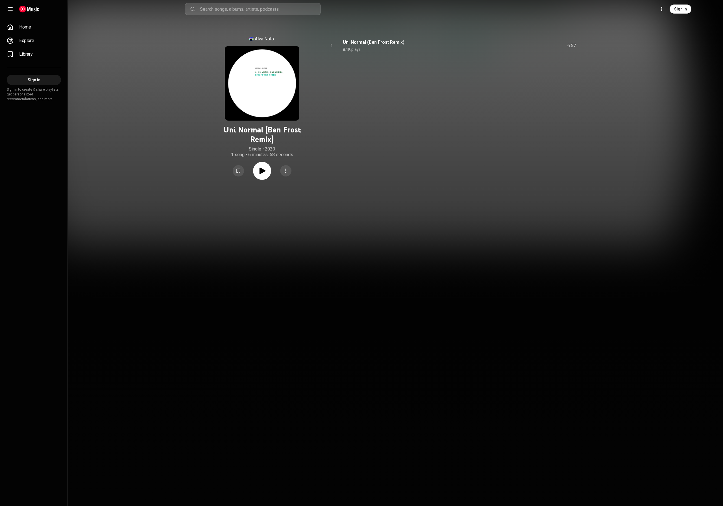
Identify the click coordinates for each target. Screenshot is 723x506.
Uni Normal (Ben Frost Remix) (373, 42)
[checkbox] (572, 45)
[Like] (529, 46)
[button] (238, 170)
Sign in (680, 9)
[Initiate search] (192, 9)
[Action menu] (285, 170)
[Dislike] (540, 46)
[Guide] (10, 9)
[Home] (29, 9)
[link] (34, 27)
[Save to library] (238, 170)
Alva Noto (264, 39)
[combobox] (260, 9)
